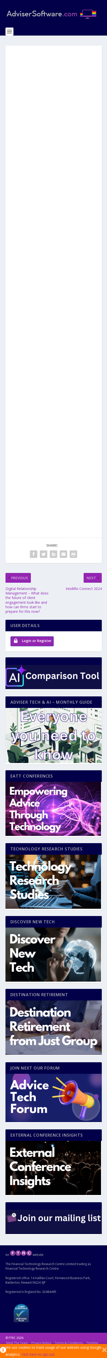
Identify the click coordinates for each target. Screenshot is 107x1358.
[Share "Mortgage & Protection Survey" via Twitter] (44, 554)
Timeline (92, 1343)
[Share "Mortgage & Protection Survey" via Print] (73, 554)
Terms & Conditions (69, 1343)
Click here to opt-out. (38, 1354)
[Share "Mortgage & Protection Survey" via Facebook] (34, 554)
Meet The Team (17, 1343)
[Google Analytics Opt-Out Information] (2, 1351)
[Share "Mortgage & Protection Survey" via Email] (63, 554)
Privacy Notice (41, 1343)
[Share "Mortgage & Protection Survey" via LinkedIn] (53, 554)
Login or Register (37, 640)
